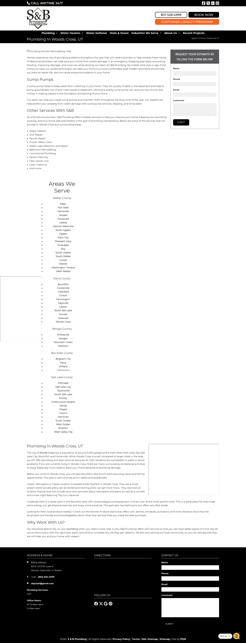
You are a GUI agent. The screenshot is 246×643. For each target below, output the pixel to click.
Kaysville (63, 303)
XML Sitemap (150, 639)
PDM (183, 639)
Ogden (63, 233)
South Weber (63, 256)
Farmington (63, 299)
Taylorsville (63, 390)
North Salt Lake (63, 310)
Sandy (63, 405)
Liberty (63, 222)
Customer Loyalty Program (187, 22)
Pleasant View (63, 241)
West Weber (63, 271)
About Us (170, 33)
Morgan (63, 338)
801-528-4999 (171, 15)
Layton (63, 306)
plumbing (72, 529)
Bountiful (63, 284)
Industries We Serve (144, 33)
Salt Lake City (63, 387)
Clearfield (63, 291)
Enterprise (63, 334)
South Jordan (63, 420)
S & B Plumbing (77, 639)
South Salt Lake (63, 394)
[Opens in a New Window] (203, 3)
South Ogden (63, 252)
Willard (63, 366)
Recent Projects (193, 33)
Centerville (63, 288)
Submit (181, 122)
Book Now (203, 15)
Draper (63, 409)
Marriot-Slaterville (63, 226)
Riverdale (63, 245)
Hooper (63, 215)
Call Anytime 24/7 (46, 3)
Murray (63, 398)
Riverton (63, 428)
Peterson (63, 346)
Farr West (63, 207)
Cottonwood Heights (63, 402)
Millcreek (63, 383)
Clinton (63, 295)
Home (194, 38)
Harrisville (63, 211)
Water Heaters (70, 33)
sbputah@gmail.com (42, 583)
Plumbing (48, 33)
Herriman (63, 417)
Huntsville (63, 218)
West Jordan (63, 424)
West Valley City (63, 432)
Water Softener (96, 33)
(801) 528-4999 (46, 577)
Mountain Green (63, 342)
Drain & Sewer (119, 33)
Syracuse (63, 318)
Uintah (63, 260)
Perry (63, 362)
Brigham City (63, 358)
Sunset (63, 314)
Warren (63, 263)
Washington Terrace (63, 267)
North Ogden (63, 230)
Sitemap (165, 639)
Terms (136, 639)
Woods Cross (63, 321)
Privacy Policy (121, 639)
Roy (63, 248)
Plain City (63, 237)
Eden (63, 204)
